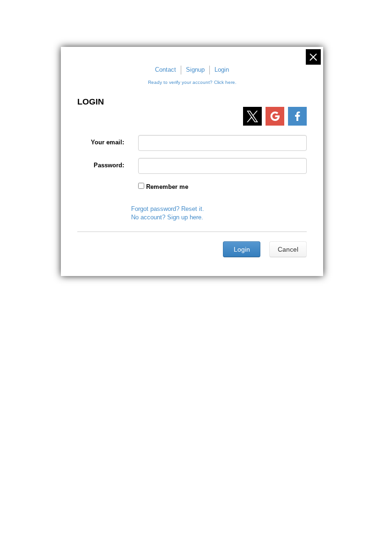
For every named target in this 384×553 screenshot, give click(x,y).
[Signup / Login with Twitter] (252, 116)
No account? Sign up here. (167, 217)
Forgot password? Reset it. (167, 208)
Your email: (107, 142)
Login (221, 69)
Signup (195, 69)
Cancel (288, 249)
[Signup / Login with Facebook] (297, 116)
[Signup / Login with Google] (275, 116)
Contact (165, 69)
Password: (109, 165)
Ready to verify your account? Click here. (192, 82)
